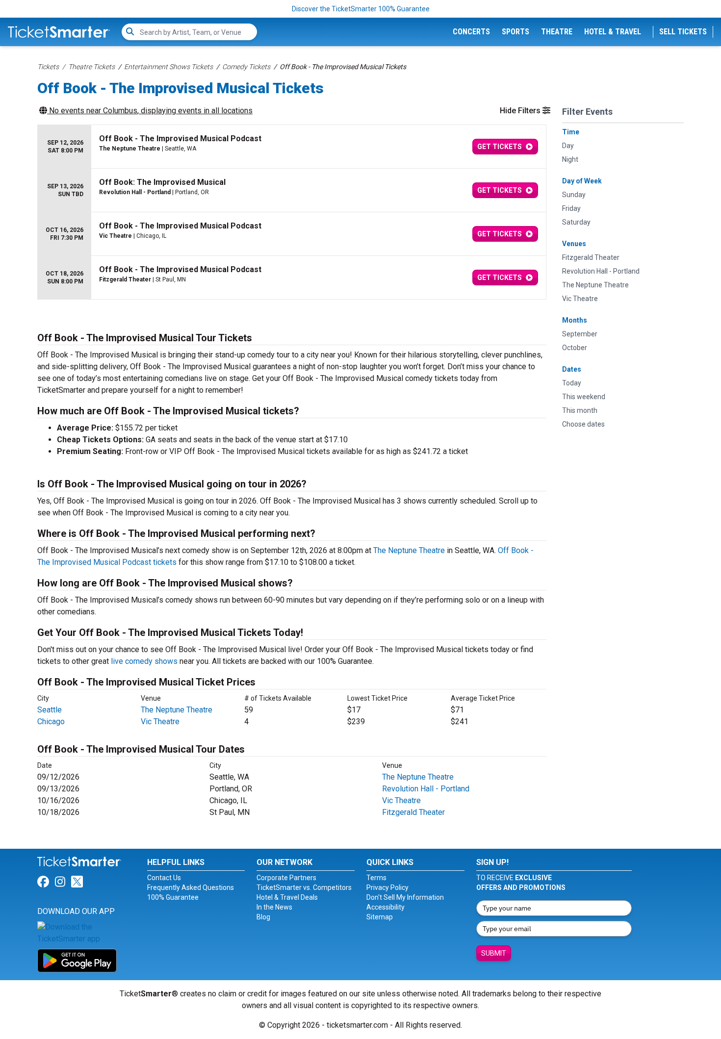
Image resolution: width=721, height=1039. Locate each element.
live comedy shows (144, 661)
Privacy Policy (387, 887)
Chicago (51, 721)
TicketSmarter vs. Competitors (304, 887)
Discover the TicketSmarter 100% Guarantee (361, 9)
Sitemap (379, 917)
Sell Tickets (683, 31)
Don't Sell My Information (405, 897)
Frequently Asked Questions (190, 887)
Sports (515, 31)
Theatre (556, 31)
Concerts (471, 31)
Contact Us (164, 878)
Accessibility (385, 907)
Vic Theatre (160, 721)
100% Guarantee (173, 897)
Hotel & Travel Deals (287, 897)
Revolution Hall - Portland (425, 788)
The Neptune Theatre (409, 550)
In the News (274, 907)
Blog (263, 917)
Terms (376, 878)
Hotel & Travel (612, 31)
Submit (493, 953)
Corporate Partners (286, 878)
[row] (291, 147)
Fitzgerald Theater (413, 812)
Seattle (49, 709)
